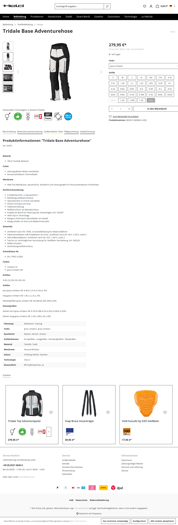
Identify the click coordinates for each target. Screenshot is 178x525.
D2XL (113, 94)
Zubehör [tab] (7, 375)
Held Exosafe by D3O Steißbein (140, 421)
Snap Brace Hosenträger (79, 421)
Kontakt (65, 463)
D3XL (122, 94)
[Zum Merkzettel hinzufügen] (51, 412)
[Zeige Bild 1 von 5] (51, 99)
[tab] (9, 131)
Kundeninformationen (72, 467)
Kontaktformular (26, 477)
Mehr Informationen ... (79, 521)
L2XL (151, 83)
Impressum (126, 460)
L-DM (132, 100)
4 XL (170, 77)
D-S (141, 89)
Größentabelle (69, 460)
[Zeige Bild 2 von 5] (55, 99)
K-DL (151, 94)
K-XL (113, 89)
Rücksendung (68, 470)
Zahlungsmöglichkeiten (132, 463)
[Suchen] (107, 6)
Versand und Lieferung (132, 467)
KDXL (160, 94)
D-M (151, 89)
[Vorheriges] (18, 71)
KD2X (169, 94)
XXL (151, 77)
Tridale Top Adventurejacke (24, 421)
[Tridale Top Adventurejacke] (32, 403)
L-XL (141, 83)
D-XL (170, 89)
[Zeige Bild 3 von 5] (60, 99)
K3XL (132, 89)
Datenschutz (81, 500)
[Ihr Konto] (151, 6)
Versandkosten (81, 508)
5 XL (113, 83)
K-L (169, 83)
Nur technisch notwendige (115, 521)
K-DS (132, 94)
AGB (71, 500)
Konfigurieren (139, 521)
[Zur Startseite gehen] (13, 5)
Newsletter (67, 474)
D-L (160, 89)
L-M (122, 83)
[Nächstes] (101, 71)
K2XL (122, 89)
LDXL (151, 100)
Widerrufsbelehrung (99, 500)
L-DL (141, 100)
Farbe (111, 60)
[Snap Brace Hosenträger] (89, 403)
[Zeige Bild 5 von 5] (68, 99)
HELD (172, 31)
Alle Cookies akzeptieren (162, 521)
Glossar (124, 470)
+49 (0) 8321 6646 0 (13, 465)
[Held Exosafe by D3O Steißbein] (146, 403)
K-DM (141, 94)
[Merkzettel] (144, 6)
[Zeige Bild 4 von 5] (64, 99)
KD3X (113, 100)
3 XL (160, 77)
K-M (160, 83)
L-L (132, 83)
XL (141, 77)
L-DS (122, 100)
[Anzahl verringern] (112, 109)
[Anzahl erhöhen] (129, 109)
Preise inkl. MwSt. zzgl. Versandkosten (126, 49)
